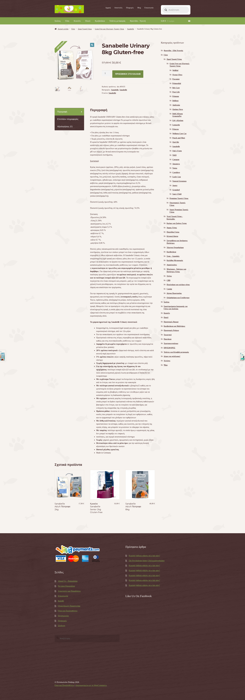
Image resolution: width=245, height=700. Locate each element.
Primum (175, 96)
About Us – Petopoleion (67, 581)
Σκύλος (58, 21)
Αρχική (108, 8)
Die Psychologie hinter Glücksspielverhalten (146, 561)
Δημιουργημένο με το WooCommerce (91, 685)
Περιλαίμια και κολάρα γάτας (178, 285)
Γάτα (67, 21)
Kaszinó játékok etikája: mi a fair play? (144, 556)
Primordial (176, 83)
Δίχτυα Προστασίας (174, 293)
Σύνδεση (61, 626)
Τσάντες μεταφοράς (117, 21)
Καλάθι (61, 601)
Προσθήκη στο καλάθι (127, 74)
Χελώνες (167, 361)
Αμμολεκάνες (172, 265)
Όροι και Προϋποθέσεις (67, 611)
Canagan (175, 160)
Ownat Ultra (177, 75)
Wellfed (175, 70)
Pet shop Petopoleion (66, 586)
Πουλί (87, 21)
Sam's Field (176, 194)
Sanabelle (130, 29)
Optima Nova (177, 109)
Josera (174, 185)
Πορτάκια (167, 339)
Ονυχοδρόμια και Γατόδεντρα (178, 298)
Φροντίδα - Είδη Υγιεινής (173, 51)
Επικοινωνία (148, 8)
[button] (92, 45)
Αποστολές (118, 8)
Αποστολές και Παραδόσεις (69, 591)
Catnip (169, 289)
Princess (175, 129)
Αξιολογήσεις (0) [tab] (65, 126)
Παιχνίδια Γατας (173, 232)
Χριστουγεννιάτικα (171, 343)
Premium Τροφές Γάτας (179, 198)
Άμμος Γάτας (172, 228)
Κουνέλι (77, 21)
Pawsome (176, 79)
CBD (168, 280)
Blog (139, 8)
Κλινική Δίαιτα (172, 236)
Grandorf (176, 190)
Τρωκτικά (168, 335)
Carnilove (176, 172)
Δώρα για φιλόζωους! (172, 356)
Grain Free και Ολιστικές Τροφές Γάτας (109, 29)
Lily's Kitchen (177, 121)
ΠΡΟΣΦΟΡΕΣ (169, 348)
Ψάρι (166, 365)
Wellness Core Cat (179, 134)
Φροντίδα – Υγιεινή (138, 21)
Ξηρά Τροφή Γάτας (85, 29)
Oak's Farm (177, 151)
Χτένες (169, 276)
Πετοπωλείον (63, 616)
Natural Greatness (179, 181)
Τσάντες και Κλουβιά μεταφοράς (176, 352)
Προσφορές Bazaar (171, 322)
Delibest (175, 101)
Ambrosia (176, 105)
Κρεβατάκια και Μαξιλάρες (174, 326)
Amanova (176, 164)
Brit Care (176, 88)
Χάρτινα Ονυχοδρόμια (175, 248)
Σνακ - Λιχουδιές (173, 256)
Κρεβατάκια (100, 21)
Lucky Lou (176, 177)
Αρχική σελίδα (63, 29)
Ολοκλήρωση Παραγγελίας (69, 606)
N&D (174, 155)
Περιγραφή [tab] (62, 112)
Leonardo (176, 125)
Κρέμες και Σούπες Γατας (177, 223)
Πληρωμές (130, 8)
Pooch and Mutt (178, 138)
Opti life (175, 142)
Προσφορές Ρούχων (171, 330)
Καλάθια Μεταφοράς (175, 260)
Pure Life (176, 92)
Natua (174, 168)
